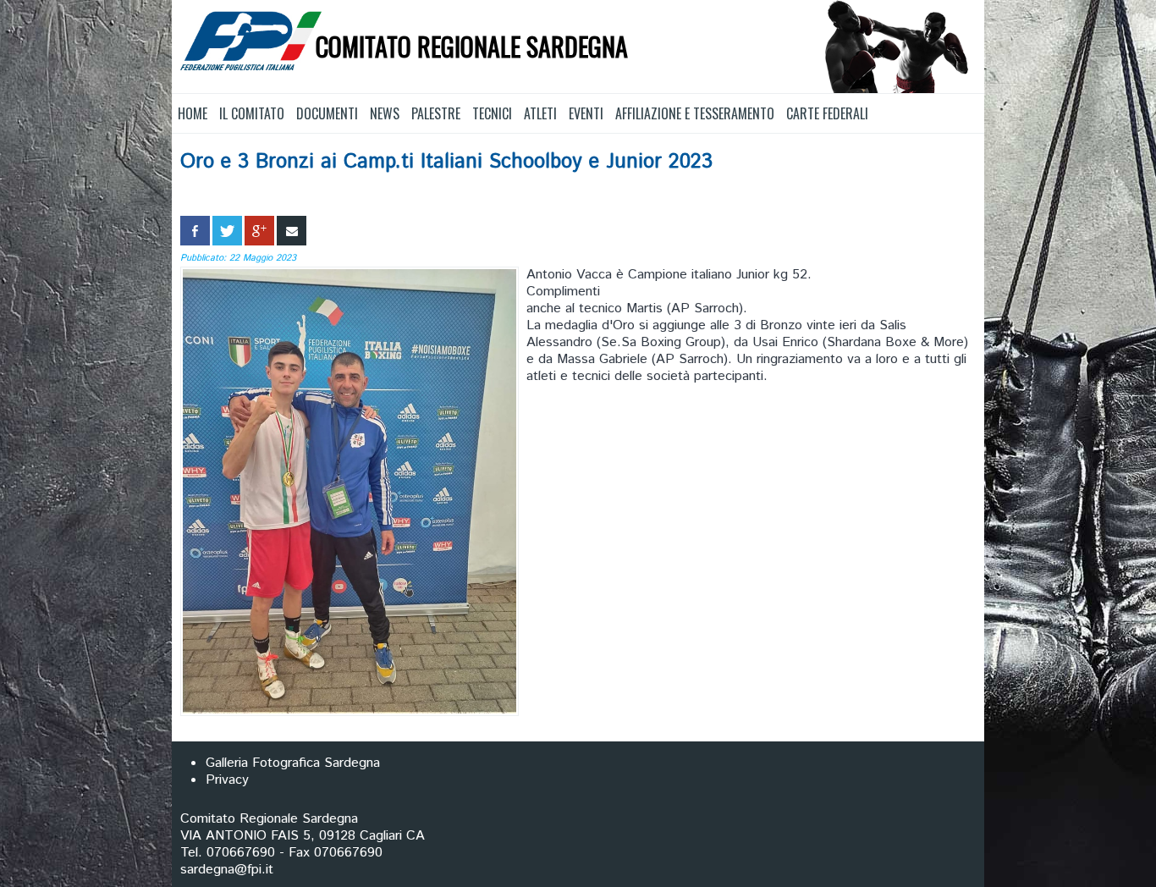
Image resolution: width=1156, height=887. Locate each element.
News (384, 113)
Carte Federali (827, 113)
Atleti (540, 113)
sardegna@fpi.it (226, 869)
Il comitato (251, 113)
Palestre (435, 113)
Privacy (227, 780)
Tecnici (492, 113)
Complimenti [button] (563, 292)
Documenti (327, 113)
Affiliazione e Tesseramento (694, 113)
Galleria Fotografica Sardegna (293, 763)
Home (192, 113)
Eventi (586, 113)
